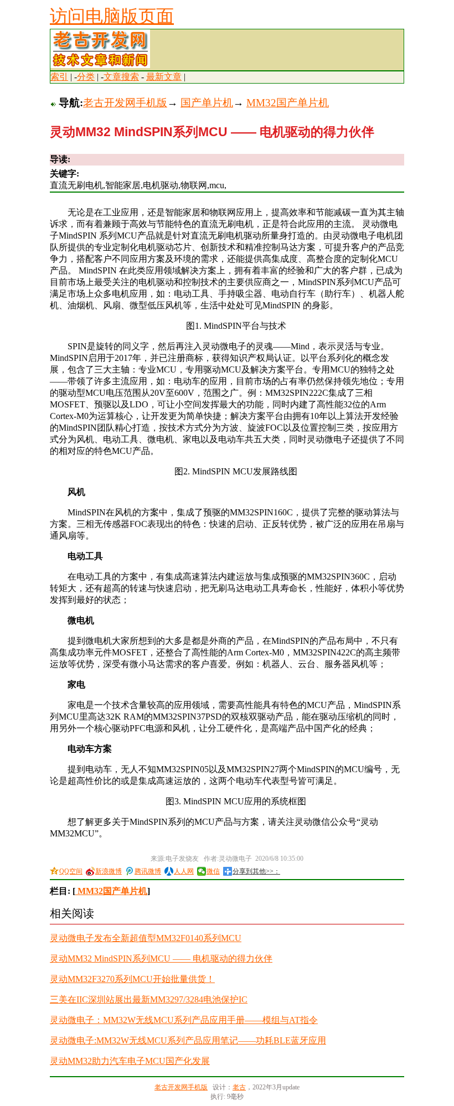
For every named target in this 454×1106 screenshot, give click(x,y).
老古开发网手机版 (125, 102)
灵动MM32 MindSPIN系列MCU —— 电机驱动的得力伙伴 (161, 958)
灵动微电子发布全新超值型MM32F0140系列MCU (145, 938)
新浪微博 (108, 871)
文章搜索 (121, 76)
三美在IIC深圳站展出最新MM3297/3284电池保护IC (148, 999)
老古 (239, 1087)
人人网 (184, 871)
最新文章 (164, 76)
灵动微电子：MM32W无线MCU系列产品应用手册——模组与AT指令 (184, 1020)
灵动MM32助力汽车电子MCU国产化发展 (130, 1061)
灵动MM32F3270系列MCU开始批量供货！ (132, 979)
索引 (59, 76)
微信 (213, 871)
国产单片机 (206, 102)
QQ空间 (70, 871)
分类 (86, 76)
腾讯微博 (148, 871)
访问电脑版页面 (112, 16)
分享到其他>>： (256, 871)
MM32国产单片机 (287, 102)
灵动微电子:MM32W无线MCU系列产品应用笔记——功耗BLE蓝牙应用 (188, 1040)
